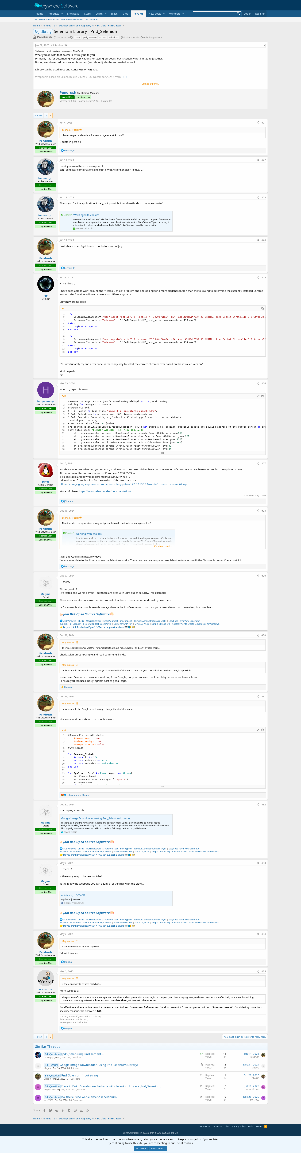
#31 (263, 696)
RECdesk (64, 623)
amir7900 (48, 1100)
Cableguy (48, 1057)
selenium (113, 37)
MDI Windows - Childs (73, 620)
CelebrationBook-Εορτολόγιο (97, 623)
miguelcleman (51, 1089)
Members (174, 13)
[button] (55, 13)
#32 (263, 804)
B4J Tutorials (73, 1068)
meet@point (126, 620)
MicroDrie (45, 989)
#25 (263, 277)
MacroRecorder (93, 620)
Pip (46, 295)
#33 (263, 863)
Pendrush (44, 37)
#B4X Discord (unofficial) (46, 19)
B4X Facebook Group (72, 19)
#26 (263, 383)
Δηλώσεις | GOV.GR (73, 895)
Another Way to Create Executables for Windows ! (196, 623)
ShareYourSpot (110, 620)
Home (39, 13)
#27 (263, 463)
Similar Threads (131, 37)
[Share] (265, 45)
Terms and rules (221, 1126)
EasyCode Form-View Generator (184, 620)
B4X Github (92, 19)
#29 (263, 575)
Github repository (152, 37)
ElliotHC (48, 1078)
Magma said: (68, 642)
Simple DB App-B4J (161, 623)
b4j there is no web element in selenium (89, 1097)
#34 (263, 934)
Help (250, 1126)
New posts (155, 13)
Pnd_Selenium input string (79, 1075)
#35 (263, 971)
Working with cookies (86, 215)
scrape (102, 37)
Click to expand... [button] (150, 83)
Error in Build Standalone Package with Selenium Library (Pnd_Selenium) (111, 1086)
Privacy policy (238, 1126)
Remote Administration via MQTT (150, 620)
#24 (263, 240)
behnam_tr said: (70, 129)
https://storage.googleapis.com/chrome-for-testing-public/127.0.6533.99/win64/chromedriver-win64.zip (123, 484)
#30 (263, 635)
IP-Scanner (75, 623)
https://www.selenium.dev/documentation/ (105, 491)
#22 (263, 160)
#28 (263, 510)
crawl (77, 37)
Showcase (73, 13)
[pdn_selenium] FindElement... (82, 1054)
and (78, 795)
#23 (263, 197)
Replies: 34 (61, 45)
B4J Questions (74, 1057)
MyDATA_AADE (142, 623)
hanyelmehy (45, 401)
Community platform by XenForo (150, 1132)
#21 (263, 122)
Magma (46, 594)
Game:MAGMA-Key (123, 623)
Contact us (204, 1126)
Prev (39, 115)
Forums (138, 13)
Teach (114, 13)
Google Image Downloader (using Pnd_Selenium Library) (95, 818)
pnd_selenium (90, 37)
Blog (125, 13)
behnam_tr (45, 178)
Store (87, 13)
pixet (45, 481)
